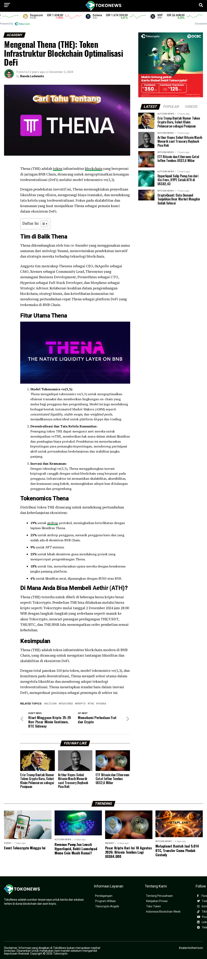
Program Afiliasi (105, 901)
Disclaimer (201, 23)
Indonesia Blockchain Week (163, 911)
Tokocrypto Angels (107, 906)
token (57, 168)
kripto (81, 703)
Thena (102, 703)
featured (66, 703)
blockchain (93, 168)
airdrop (52, 523)
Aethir (100, 587)
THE (91, 703)
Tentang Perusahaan (159, 895)
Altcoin (51, 703)
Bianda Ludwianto (32, 76)
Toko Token (153, 906)
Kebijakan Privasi (157, 901)
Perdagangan (103, 895)
